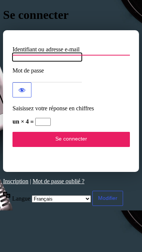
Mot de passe (28, 70)
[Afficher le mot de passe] (21, 89)
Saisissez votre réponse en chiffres (53, 108)
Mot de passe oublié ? (58, 181)
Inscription (15, 181)
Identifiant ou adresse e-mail (46, 49)
